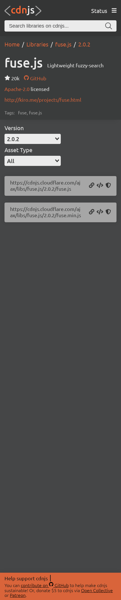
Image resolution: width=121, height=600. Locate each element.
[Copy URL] (91, 186)
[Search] (108, 26)
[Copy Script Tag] (100, 186)
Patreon (18, 595)
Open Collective (97, 590)
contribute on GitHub (45, 585)
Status (99, 10)
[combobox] (33, 139)
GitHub (37, 78)
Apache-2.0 (18, 89)
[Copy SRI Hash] (108, 186)
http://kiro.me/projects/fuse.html (43, 100)
